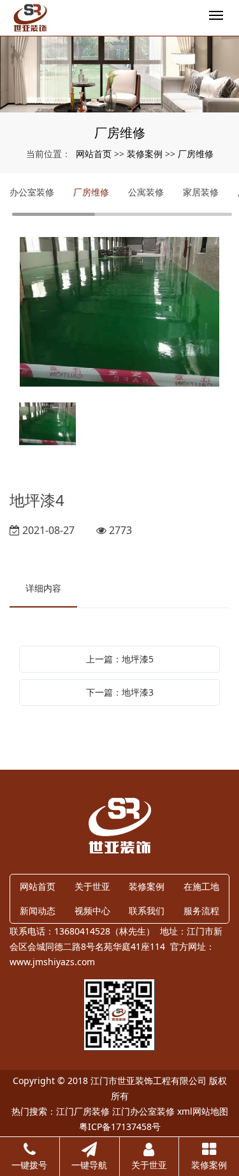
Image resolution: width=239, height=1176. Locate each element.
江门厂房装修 (83, 1111)
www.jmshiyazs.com (52, 962)
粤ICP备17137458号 (120, 1126)
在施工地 (201, 886)
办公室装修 (32, 192)
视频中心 (92, 911)
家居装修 (201, 192)
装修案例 (145, 154)
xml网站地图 (202, 1111)
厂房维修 (196, 154)
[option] (119, 313)
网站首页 (94, 154)
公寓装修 (146, 192)
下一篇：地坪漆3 (120, 692)
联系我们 (146, 911)
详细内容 (43, 588)
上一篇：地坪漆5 (120, 659)
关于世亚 (92, 886)
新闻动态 (37, 911)
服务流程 (201, 911)
